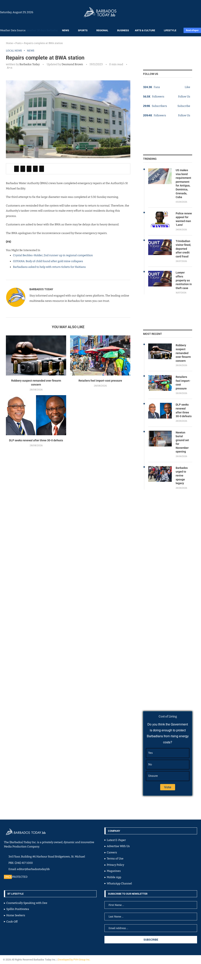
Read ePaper (192, 30)
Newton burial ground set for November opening (182, 442)
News (65, 30)
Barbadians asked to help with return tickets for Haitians (49, 267)
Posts (18, 43)
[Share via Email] (41, 169)
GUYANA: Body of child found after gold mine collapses (48, 261)
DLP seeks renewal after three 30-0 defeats (36, 440)
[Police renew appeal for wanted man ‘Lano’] (160, 219)
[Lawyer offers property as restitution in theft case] (160, 278)
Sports (83, 30)
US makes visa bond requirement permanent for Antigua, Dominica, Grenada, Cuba (183, 184)
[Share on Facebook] (16, 169)
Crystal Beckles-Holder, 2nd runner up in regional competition (53, 255)
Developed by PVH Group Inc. (74, 959)
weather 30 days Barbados (42, 30)
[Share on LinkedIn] (29, 169)
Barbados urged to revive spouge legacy (182, 475)
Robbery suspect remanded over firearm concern (183, 353)
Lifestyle (170, 30)
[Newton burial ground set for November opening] (160, 438)
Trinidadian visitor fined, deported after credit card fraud (183, 249)
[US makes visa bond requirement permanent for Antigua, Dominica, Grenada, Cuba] (160, 176)
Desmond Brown (72, 64)
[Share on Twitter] (22, 169)
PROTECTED (19, 877)
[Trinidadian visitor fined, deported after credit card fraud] (160, 247)
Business (123, 30)
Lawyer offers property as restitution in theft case (184, 280)
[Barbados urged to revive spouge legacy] (160, 474)
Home (9, 43)
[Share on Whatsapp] (35, 169)
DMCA (8, 877)
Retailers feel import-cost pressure (100, 380)
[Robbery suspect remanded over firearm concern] (36, 355)
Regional (102, 30)
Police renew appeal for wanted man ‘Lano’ (184, 219)
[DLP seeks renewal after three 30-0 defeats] (36, 415)
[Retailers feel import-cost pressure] (100, 355)
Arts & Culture (145, 30)
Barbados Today (29, 64)
